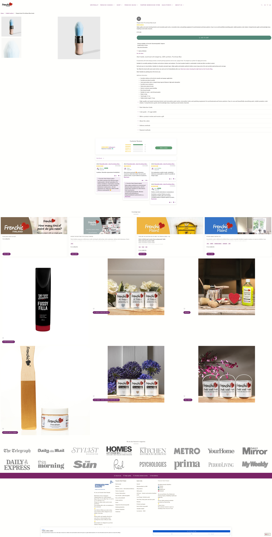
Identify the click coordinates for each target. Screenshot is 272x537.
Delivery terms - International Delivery (124, 488)
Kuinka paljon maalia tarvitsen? (9, 236)
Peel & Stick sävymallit (142, 506)
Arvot (116, 502)
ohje (72, 243)
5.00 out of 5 (112, 147)
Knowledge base (136, 212)
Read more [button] (126, 177)
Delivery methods (145, 125)
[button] (140, 25)
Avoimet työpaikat (119, 509)
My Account (118, 484)
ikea (208, 243)
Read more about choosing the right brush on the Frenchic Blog (196, 69)
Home (2, 13)
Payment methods (145, 130)
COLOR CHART (140, 508)
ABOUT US (178, 5)
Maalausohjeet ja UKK (142, 486)
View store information (142, 47)
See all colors (140, 53)
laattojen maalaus (218, 243)
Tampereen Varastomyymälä (122, 504)
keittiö (211, 243)
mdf (229, 243)
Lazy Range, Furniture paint (143, 497)
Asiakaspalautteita (119, 507)
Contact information (120, 493)
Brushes (187, 312)
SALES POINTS (166, 5)
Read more (6, 254)
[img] (99, 166)
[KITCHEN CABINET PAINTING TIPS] (238, 225)
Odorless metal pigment (10, 432)
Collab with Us (119, 500)
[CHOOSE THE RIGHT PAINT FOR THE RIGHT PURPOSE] (102, 225)
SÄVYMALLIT (94, 5)
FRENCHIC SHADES (106, 5)
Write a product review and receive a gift (152, 116)
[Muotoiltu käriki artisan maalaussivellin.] (79, 38)
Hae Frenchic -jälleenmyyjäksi (122, 495)
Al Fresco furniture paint (101, 312)
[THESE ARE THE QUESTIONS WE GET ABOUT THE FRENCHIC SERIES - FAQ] (170, 225)
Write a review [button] (163, 148)
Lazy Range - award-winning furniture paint (106, 400)
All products (140, 488)
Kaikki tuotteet (10, 13)
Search (138, 484)
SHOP (118, 5)
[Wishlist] (267, 5)
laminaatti (225, 243)
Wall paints (188, 400)
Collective (117, 511)
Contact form (161, 505)
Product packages (141, 504)
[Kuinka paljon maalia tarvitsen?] (34, 225)
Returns (117, 486)
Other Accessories (8, 342)
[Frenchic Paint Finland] (8, 5)
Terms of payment (119, 491)
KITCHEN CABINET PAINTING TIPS (213, 236)
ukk (146, 247)
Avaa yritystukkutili (120, 497)
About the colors (145, 121)
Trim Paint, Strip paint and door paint (146, 499)
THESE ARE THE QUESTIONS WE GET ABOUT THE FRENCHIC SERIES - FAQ (154, 236)
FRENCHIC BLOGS (130, 5)
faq (139, 247)
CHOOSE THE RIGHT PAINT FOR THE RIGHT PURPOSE (81, 236)
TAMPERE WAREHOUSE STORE (150, 5)
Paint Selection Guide (146, 107)
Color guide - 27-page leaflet (148, 112)
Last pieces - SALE (141, 511)
